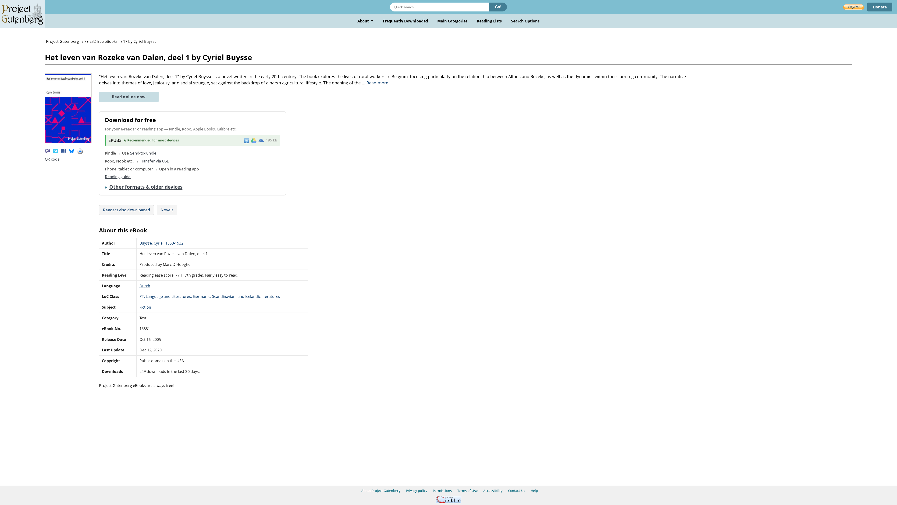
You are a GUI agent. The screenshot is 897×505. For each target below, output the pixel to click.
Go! (498, 7)
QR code (52, 159)
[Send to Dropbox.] (246, 140)
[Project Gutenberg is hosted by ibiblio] (448, 502)
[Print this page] (80, 150)
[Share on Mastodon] (47, 150)
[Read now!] (68, 141)
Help (534, 490)
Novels (167, 210)
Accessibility (493, 490)
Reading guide (118, 176)
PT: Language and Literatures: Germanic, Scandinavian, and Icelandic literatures (209, 296)
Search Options (525, 21)
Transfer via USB (155, 161)
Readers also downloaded (126, 210)
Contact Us (516, 490)
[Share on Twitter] (55, 150)
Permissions (442, 490)
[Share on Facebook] (63, 150)
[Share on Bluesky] (71, 150)
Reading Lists (489, 21)
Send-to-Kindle (143, 153)
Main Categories (452, 21)
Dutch (144, 286)
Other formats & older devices (145, 187)
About (365, 21)
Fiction (145, 307)
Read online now (129, 96)
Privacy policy (416, 490)
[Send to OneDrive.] (261, 140)
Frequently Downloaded (405, 21)
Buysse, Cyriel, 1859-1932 (161, 243)
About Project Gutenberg (380, 490)
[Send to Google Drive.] (253, 140)
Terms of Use (467, 490)
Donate (880, 7)
